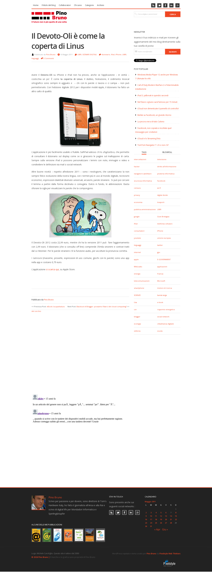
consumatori (139, 231)
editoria (137, 331)
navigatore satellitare (142, 173)
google (137, 216)
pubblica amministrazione (145, 209)
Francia (160, 274)
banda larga (162, 295)
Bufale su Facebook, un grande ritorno (154, 115)
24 (151, 523)
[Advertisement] (78, 279)
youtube (137, 238)
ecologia (137, 324)
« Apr (157, 529)
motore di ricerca (164, 288)
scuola (159, 331)
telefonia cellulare (164, 224)
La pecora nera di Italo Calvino (151, 121)
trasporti (160, 202)
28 (171, 523)
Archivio (100, 5)
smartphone (139, 288)
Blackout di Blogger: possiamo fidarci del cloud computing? (102, 306)
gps (158, 252)
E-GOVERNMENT (164, 259)
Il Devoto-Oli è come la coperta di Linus (68, 41)
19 (161, 519)
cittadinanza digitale (165, 324)
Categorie (89, 5)
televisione (161, 159)
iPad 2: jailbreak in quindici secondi (153, 95)
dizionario (106, 54)
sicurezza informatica (143, 181)
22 (176, 519)
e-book (160, 302)
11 (156, 516)
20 (166, 519)
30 (146, 526)
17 (151, 519)
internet (137, 252)
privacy (137, 195)
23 (146, 523)
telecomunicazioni (141, 281)
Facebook (161, 181)
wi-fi (159, 188)
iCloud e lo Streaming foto (149, 138)
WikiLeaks (138, 266)
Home (35, 5)
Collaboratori (65, 5)
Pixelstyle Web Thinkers (170, 553)
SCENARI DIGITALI (89, 54)
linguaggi (137, 245)
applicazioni (162, 266)
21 (171, 519)
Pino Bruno (50, 54)
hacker (137, 166)
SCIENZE (137, 295)
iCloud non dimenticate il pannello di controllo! (158, 108)
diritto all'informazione (166, 166)
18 (156, 519)
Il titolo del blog (49, 5)
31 (151, 526)
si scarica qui (52, 269)
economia (138, 202)
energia (137, 274)
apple (136, 259)
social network (163, 316)
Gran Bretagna (163, 216)
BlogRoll (167, 152)
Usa (135, 302)
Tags (144, 152)
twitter (160, 245)
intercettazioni (140, 159)
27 (166, 523)
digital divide (162, 195)
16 (146, 519)
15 (176, 516)
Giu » (165, 529)
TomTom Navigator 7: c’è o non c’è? (153, 145)
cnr (135, 309)
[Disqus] (80, 352)
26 (161, 523)
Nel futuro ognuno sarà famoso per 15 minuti (157, 102)
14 (171, 516)
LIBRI (159, 209)
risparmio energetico (166, 309)
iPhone (160, 231)
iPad (136, 224)
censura (137, 188)
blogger (137, 316)
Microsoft (161, 281)
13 (166, 516)
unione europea (164, 238)
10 (151, 516)
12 (161, 516)
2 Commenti (49, 58)
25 (156, 523)
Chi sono (78, 5)
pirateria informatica (165, 173)
